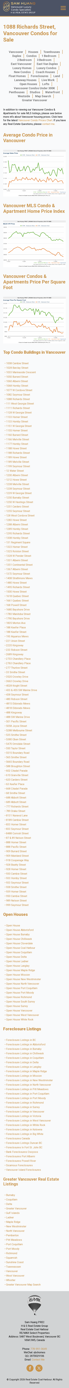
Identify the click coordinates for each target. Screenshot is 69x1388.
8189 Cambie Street (17, 820)
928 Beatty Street (16, 864)
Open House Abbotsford (20, 930)
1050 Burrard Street (17, 376)
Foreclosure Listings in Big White (24, 1134)
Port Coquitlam (14, 1244)
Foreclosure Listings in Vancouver (25, 1111)
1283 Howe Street (16, 520)
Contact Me (38, 1359)
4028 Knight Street (16, 685)
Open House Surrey (17, 1006)
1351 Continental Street (19, 564)
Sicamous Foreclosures (19, 1165)
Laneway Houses (25, 80)
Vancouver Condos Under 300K (34, 88)
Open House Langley (18, 965)
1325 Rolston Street (17, 551)
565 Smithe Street (16, 757)
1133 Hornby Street (17, 421)
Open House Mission (18, 974)
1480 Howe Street (16, 582)
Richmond (11, 1253)
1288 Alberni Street (17, 524)
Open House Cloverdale (19, 943)
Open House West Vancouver (22, 1015)
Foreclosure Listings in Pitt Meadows (27, 1089)
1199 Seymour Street (18, 466)
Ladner (10, 1217)
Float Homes (17, 76)
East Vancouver (21, 64)
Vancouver (16, 52)
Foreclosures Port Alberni (20, 1156)
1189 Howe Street (16, 457)
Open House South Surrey (20, 1001)
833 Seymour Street (17, 829)
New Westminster (16, 1226)
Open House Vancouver (19, 1010)
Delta (9, 1204)
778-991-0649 (38, 1348)
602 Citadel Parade (17, 770)
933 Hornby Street (16, 878)
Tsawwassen (13, 1266)
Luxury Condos (46, 68)
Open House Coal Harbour (20, 948)
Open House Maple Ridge (20, 970)
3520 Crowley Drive (17, 676)
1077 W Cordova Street (19, 390)
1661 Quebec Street (17, 600)
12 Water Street (15, 470)
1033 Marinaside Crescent (21, 372)
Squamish (11, 1257)
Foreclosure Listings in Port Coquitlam (27, 1093)
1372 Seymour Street (18, 573)
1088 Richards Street (18, 399)
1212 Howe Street (16, 479)
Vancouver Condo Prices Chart (35, 120)
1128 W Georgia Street (19, 412)
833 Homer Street (16, 824)
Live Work (48, 80)
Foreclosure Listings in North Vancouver (28, 1084)
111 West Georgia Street (20, 403)
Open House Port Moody (20, 992)
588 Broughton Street (18, 766)
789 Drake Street (15, 811)
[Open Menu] (63, 8)
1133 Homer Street (17, 417)
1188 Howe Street (16, 448)
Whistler (10, 1280)
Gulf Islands (13, 1213)
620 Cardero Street (16, 779)
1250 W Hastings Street (19, 502)
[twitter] (39, 1368)
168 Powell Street (16, 605)
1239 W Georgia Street (19, 493)
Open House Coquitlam (19, 952)
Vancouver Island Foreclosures (23, 1169)
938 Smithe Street (16, 887)
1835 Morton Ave (16, 623)
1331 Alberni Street (17, 560)
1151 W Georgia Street (19, 426)
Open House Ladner (17, 961)
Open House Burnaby (18, 934)
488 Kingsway (14, 712)
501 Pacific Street (16, 721)
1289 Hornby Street (17, 529)
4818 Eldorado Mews (18, 708)
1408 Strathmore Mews (19, 578)
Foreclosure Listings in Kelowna (24, 1129)
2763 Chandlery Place (18, 663)
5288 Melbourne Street (19, 730)
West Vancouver (15, 1275)
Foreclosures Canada (18, 1138)
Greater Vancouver (34, 100)
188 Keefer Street (16, 632)
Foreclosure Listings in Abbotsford (25, 1044)
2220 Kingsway (14, 645)
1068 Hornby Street (17, 385)
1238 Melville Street (17, 484)
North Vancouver (15, 1231)
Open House (13, 925)
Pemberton (12, 1235)
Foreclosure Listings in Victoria (23, 1116)
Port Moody (12, 1248)
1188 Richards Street (18, 453)
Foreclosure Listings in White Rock (25, 1125)
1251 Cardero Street (17, 506)
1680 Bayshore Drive (18, 609)
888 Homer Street (16, 842)
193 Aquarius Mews (17, 636)
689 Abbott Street (16, 802)
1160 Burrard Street (17, 435)
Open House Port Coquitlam (21, 988)
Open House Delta (16, 956)
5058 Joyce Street (16, 726)
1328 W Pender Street (18, 555)
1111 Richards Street (18, 408)
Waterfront (52, 92)
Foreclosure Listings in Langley (23, 1067)
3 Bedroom (44, 60)
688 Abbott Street (16, 797)
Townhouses (51, 52)
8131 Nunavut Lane (17, 815)
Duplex (16, 56)
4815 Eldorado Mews (18, 703)
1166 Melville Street (17, 439)
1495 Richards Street (18, 587)
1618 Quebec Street (17, 596)
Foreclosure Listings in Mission (24, 1075)
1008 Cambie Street (17, 363)
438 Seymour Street (17, 694)
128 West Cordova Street (20, 515)
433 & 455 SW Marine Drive (21, 690)
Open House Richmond (19, 997)
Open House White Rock (19, 1019)
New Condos (22, 72)
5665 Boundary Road (17, 761)
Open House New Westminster (23, 979)
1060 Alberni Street (17, 381)
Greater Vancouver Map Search (23, 1284)
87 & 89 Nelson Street (18, 838)
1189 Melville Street (17, 461)
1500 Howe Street (16, 591)
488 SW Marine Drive (18, 717)
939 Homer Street (16, 891)
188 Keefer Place (16, 627)
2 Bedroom (24, 60)
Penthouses (17, 92)
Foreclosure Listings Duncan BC (24, 1143)
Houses (33, 52)
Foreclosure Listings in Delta (22, 1062)
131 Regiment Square (18, 542)
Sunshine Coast (15, 1262)
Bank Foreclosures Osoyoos (22, 1152)
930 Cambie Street (16, 873)
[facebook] (30, 1368)
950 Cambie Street (16, 896)
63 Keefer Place (15, 784)
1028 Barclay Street (17, 367)
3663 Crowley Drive (17, 681)
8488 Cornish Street (17, 833)
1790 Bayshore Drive (18, 618)
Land (56, 76)
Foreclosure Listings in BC (21, 1040)
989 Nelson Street (16, 900)
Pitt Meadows (14, 1240)
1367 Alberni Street (17, 569)
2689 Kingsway (14, 654)
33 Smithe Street (15, 672)
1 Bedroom (49, 56)
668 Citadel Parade (17, 788)
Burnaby (10, 1195)
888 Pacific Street (16, 846)
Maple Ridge (13, 1222)
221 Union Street (15, 641)
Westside (24, 96)
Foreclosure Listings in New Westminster (29, 1080)
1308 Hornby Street (17, 538)
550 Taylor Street (15, 748)
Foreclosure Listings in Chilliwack (25, 1053)
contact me (48, 124)
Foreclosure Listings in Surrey (23, 1107)
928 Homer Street (16, 869)
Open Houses (28, 84)
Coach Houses (45, 72)
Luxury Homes (22, 68)
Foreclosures (39, 76)
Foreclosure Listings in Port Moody (26, 1098)
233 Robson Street (16, 650)
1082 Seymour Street (18, 394)
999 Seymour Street (17, 905)
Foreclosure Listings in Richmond (25, 1102)
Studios (35, 92)
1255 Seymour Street (18, 511)
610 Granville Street (17, 775)
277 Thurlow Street (16, 667)
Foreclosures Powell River (21, 1161)
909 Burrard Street (16, 851)
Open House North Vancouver (22, 983)
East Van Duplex (47, 64)
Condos (31, 56)
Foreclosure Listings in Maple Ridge (26, 1071)
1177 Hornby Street (17, 444)
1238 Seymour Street (18, 488)
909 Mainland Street (17, 855)
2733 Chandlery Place (18, 658)
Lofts (45, 84)
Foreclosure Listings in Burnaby (24, 1049)
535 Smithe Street (16, 735)
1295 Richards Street (18, 533)
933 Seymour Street (17, 882)
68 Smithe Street (15, 793)
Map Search (43, 96)
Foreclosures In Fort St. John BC (24, 1147)
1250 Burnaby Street (17, 497)
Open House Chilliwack (19, 939)
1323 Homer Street (17, 547)
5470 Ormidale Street (18, 744)
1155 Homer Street (17, 430)
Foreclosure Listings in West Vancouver (28, 1120)
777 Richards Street (17, 806)
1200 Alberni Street (17, 475)
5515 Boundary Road (17, 752)
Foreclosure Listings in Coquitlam (25, 1058)
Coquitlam (11, 1199)
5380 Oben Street (16, 739)
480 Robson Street (16, 699)
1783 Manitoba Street (18, 614)
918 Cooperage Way (17, 860)
